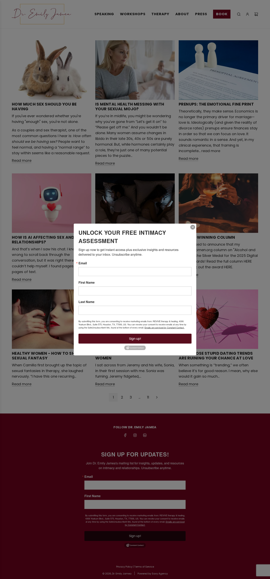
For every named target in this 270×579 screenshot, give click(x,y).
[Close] (192, 227)
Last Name (86, 301)
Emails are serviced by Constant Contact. (164, 327)
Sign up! (135, 338)
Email (82, 263)
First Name (86, 282)
